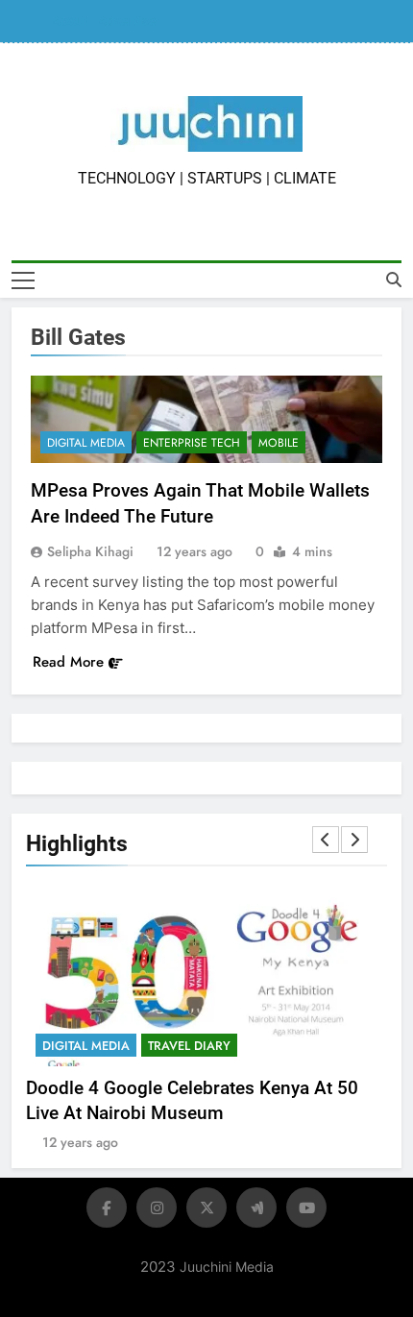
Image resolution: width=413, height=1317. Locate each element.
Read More (68, 661)
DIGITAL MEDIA (86, 442)
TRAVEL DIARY (189, 1046)
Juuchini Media (227, 1266)
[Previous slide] (325, 839)
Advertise (127, 21)
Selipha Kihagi (90, 551)
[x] (206, 1207)
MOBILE (278, 442)
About (70, 21)
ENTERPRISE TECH (191, 442)
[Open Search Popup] (393, 279)
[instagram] (156, 1207)
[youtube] (306, 1207)
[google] (256, 1207)
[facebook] (106, 1207)
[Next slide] (354, 839)
